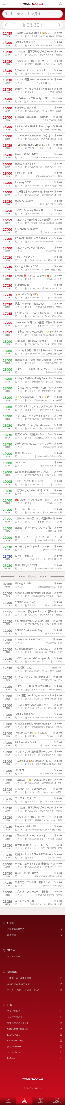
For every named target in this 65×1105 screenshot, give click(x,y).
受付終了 (33, 576)
